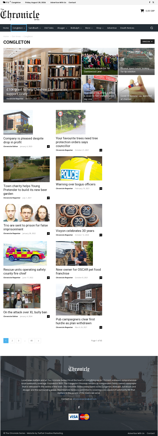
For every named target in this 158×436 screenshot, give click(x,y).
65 (32, 340)
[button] (151, 27)
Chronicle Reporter (14, 98)
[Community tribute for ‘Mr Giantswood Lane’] (100, 61)
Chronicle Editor (10, 146)
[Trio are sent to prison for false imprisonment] (26, 212)
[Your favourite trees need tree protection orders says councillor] (79, 122)
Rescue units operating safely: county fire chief (24, 271)
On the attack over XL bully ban (25, 312)
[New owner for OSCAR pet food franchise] (79, 253)
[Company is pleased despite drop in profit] (26, 122)
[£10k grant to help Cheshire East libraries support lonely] (42, 74)
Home (6, 36)
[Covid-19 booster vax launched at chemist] (136, 89)
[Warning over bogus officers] (79, 168)
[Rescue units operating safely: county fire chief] (26, 253)
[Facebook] (150, 2)
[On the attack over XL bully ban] (26, 296)
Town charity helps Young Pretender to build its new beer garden (25, 190)
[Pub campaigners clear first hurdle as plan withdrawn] (79, 299)
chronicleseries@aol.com (85, 399)
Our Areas (16, 36)
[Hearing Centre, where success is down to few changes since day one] (100, 88)
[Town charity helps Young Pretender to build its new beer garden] (26, 169)
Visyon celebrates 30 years (75, 231)
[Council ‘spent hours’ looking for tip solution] (136, 58)
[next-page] (38, 340)
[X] (153, 2)
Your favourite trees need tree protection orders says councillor (77, 142)
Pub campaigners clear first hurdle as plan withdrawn (75, 321)
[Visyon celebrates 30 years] (79, 215)
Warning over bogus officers (76, 184)
